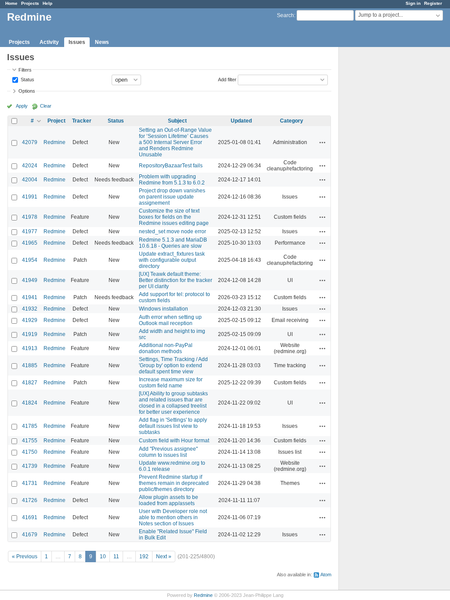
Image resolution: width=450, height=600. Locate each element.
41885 (29, 365)
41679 (29, 534)
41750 (29, 452)
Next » (163, 556)
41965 (29, 243)
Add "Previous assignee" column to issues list (168, 452)
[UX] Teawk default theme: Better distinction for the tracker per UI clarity (175, 280)
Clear (45, 105)
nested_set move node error (172, 231)
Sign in (413, 3)
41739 (29, 466)
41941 (29, 297)
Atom (325, 574)
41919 (29, 334)
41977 (29, 231)
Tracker (81, 121)
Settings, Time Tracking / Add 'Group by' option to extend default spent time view (173, 365)
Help (47, 3)
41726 (29, 500)
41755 (29, 440)
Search (285, 15)
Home (11, 3)
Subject (177, 121)
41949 (29, 280)
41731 (29, 483)
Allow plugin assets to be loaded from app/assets (168, 500)
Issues (77, 42)
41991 (29, 197)
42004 (29, 180)
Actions (322, 142)
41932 (29, 309)
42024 (29, 166)
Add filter (227, 79)
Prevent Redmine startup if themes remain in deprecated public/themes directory (174, 483)
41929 (29, 320)
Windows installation (163, 309)
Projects (30, 3)
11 (116, 556)
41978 (29, 217)
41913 (29, 348)
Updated (241, 121)
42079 (29, 142)
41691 (29, 517)
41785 (29, 426)
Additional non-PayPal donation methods (165, 348)
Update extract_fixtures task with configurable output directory (172, 260)
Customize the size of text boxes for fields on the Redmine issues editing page (174, 217)
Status (26, 79)
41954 (29, 260)
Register (433, 3)
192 (144, 556)
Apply (22, 105)
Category (291, 121)
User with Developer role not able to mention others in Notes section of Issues (173, 517)
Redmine (54, 142)
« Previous (24, 556)
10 (103, 556)
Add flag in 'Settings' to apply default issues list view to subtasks (173, 426)
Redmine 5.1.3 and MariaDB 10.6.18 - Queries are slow (173, 243)
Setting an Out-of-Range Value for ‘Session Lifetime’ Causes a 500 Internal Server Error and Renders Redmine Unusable (175, 142)
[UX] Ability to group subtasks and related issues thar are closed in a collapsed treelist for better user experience (173, 402)
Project (56, 121)
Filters (25, 69)
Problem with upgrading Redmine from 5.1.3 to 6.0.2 (172, 179)
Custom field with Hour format (174, 440)
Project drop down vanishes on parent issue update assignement (172, 197)
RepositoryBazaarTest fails (171, 166)
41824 (29, 403)
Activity (49, 42)
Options (26, 91)
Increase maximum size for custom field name (171, 382)
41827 (29, 383)
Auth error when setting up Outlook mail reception (170, 320)
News (102, 42)
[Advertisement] (383, 185)
